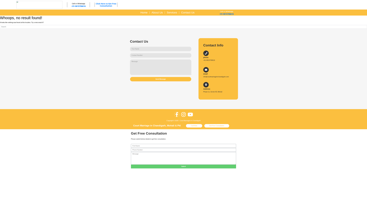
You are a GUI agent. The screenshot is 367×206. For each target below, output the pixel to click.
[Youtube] (190, 114)
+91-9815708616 (78, 6)
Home (144, 12)
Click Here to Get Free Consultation (106, 4)
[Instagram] (183, 114)
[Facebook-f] (176, 114)
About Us (157, 12)
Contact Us (187, 12)
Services (172, 12)
